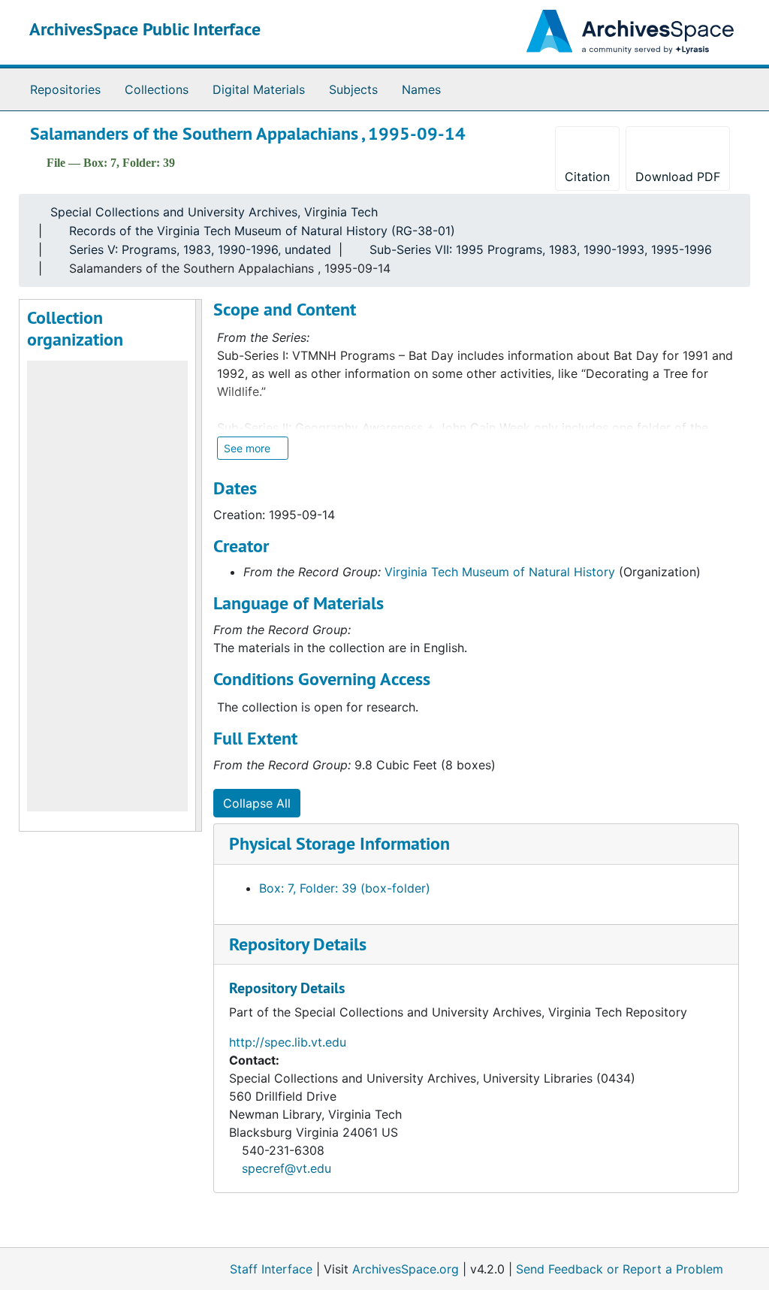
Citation (587, 176)
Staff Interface (271, 1268)
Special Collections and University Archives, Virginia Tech (214, 211)
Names (421, 89)
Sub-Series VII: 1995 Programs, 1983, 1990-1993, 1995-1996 (540, 249)
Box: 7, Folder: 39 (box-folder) (344, 888)
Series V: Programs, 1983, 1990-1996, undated (200, 249)
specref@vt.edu (286, 1168)
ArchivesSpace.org (405, 1268)
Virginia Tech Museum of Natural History (499, 571)
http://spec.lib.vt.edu (287, 1042)
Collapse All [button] (257, 803)
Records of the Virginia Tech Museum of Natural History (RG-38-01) (262, 230)
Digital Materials (259, 89)
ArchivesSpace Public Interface (145, 29)
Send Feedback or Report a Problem (619, 1268)
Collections (156, 89)
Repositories (65, 89)
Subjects (353, 89)
